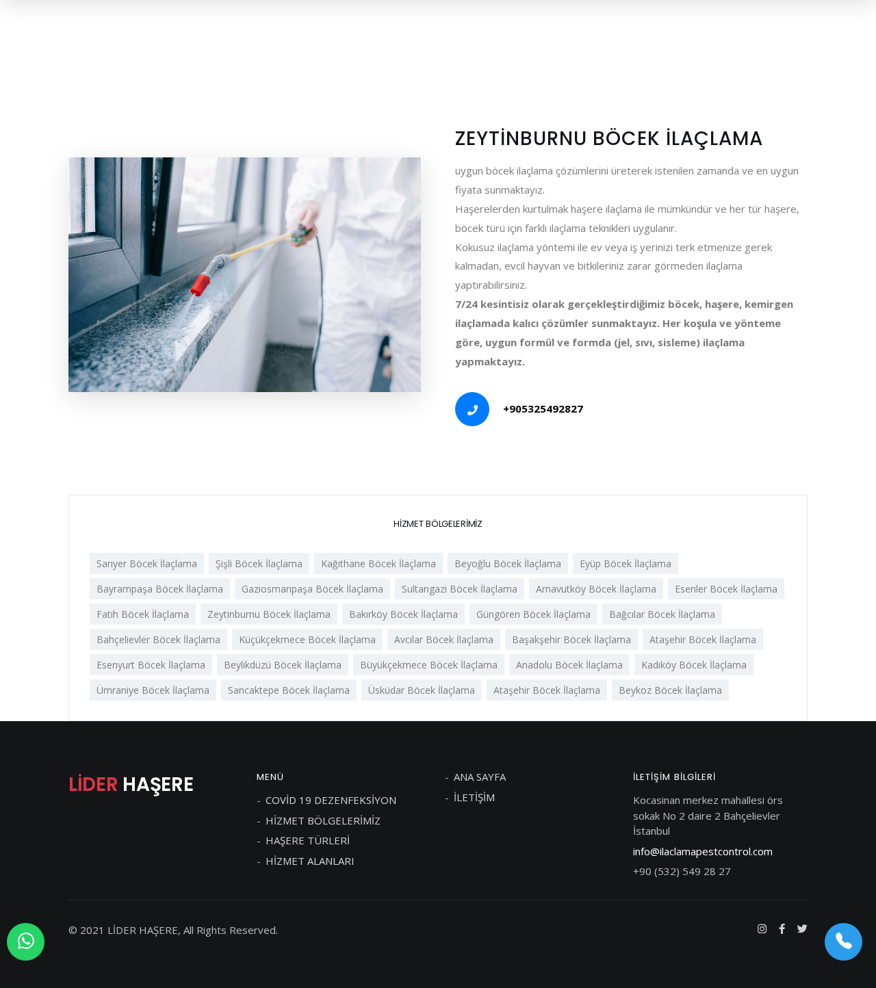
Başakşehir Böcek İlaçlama (571, 639)
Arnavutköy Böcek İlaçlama (596, 588)
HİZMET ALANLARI (310, 861)
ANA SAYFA (480, 776)
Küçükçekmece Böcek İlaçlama (307, 639)
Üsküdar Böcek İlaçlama (421, 690)
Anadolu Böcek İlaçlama (569, 664)
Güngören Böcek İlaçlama (533, 614)
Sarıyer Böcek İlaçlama (146, 563)
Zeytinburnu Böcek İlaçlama (269, 614)
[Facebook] (782, 928)
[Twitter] (802, 928)
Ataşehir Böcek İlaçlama (702, 639)
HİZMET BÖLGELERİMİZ (323, 820)
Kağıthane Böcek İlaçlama (378, 563)
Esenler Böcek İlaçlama (726, 588)
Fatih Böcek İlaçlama (142, 614)
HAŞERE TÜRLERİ (308, 840)
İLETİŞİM (474, 797)
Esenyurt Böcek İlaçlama (150, 664)
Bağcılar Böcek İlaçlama (662, 614)
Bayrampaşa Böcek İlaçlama (159, 588)
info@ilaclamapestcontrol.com (703, 851)
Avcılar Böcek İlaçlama (443, 639)
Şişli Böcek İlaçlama (259, 563)
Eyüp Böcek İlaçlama (625, 563)
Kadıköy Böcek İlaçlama (694, 664)
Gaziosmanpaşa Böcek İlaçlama (312, 588)
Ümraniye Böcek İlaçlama (152, 690)
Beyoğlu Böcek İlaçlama (507, 563)
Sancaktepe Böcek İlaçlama (289, 690)
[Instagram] (762, 928)
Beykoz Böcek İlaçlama (670, 690)
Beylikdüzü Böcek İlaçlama (283, 664)
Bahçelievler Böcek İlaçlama (158, 639)
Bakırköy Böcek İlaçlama (403, 614)
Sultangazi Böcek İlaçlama (459, 588)
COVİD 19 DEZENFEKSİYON (331, 800)
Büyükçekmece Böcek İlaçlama (429, 664)
